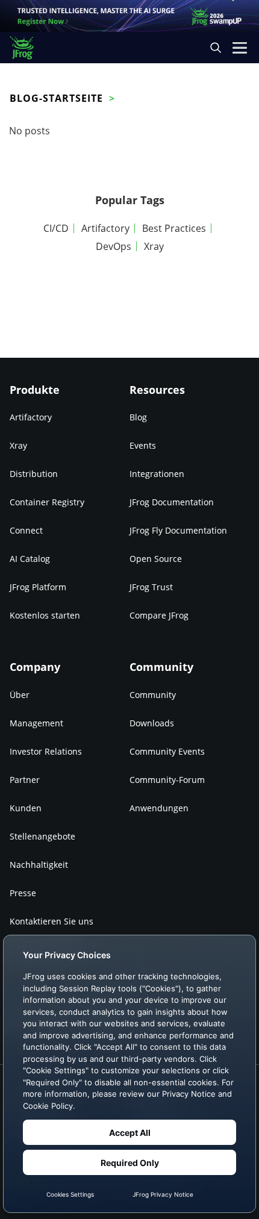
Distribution (34, 473)
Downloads (152, 723)
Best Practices (174, 228)
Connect (26, 530)
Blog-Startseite (56, 98)
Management (36, 723)
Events (143, 445)
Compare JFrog (159, 615)
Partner (25, 779)
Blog (138, 417)
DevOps (113, 246)
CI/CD (56, 228)
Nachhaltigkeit (39, 864)
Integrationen (157, 473)
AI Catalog (30, 558)
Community (153, 694)
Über (20, 694)
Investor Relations (46, 751)
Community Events (167, 751)
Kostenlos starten (45, 615)
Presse (23, 893)
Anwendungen (159, 808)
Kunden (26, 808)
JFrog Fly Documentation (178, 530)
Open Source (156, 558)
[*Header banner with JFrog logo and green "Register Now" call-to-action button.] (129, 16)
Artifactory (105, 228)
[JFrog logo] (27, 48)
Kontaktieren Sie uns (51, 921)
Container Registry (47, 502)
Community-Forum (167, 779)
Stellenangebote (42, 836)
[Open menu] (239, 47)
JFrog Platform (38, 587)
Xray (154, 246)
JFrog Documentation (172, 502)
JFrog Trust (151, 587)
